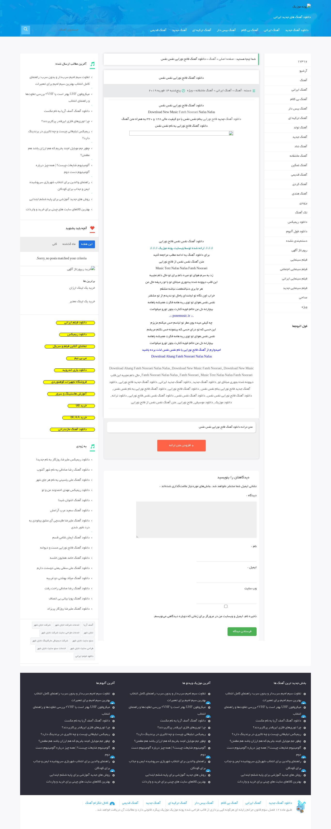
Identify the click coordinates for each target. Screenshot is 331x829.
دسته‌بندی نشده (296, 241)
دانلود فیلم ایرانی (75, 323)
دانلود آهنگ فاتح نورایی (183, 389)
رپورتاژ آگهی (299, 250)
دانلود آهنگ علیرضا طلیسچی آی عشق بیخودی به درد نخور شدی (59, 524)
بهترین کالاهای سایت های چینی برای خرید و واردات (58, 209)
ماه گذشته (69, 244)
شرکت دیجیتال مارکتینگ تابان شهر (50, 641)
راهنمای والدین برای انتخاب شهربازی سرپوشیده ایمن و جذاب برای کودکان (60, 186)
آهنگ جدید (179, 30)
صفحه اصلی (226, 59)
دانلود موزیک (223, 402)
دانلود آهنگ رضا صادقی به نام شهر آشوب (63, 470)
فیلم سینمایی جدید (295, 288)
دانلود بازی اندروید (74, 370)
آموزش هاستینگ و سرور (71, 394)
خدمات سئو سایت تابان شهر (51, 648)
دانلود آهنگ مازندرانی (72, 429)
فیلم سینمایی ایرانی (294, 279)
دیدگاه (251, 495)
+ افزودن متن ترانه (181, 445)
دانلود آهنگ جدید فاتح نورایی (138, 382)
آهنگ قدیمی (158, 30)
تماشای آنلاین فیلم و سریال (70, 346)
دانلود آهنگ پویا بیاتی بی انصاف (69, 599)
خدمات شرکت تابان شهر (67, 625)
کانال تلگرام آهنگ (96, 803)
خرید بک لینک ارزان (82, 288)
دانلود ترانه (119, 396)
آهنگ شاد (300, 146)
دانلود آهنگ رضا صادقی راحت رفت (67, 588)
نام (254, 546)
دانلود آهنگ (233, 119)
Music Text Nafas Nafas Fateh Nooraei (226, 375)
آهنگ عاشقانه (204, 91)
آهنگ (212, 59)
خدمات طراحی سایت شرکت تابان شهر (60, 633)
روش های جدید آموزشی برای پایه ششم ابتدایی (59, 199)
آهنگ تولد (300, 128)
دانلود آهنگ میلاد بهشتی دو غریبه (68, 578)
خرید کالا (81, 406)
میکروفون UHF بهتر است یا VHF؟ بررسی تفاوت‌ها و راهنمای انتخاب (57, 98)
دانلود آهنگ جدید (296, 30)
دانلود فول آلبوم (296, 231)
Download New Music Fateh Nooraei (197, 369)
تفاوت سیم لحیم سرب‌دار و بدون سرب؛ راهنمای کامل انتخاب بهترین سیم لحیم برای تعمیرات (60, 81)
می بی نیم (80, 358)
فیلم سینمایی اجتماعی (293, 269)
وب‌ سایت (250, 588)
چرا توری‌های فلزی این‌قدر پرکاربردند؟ (65, 121)
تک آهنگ (301, 213)
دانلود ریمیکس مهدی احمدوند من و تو (66, 490)
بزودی (303, 203)
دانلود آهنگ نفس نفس (190, 396)
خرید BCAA (79, 417)
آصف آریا (88, 625)
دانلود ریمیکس (297, 222)
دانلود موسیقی (203, 402)
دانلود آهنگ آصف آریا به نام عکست (67, 111)
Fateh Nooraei (188, 112)
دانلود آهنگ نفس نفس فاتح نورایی (151, 396)
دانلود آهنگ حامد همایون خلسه (70, 558)
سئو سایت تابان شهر (82, 641)
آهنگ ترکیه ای (201, 30)
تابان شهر (88, 633)
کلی (54, 244)
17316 (302, 61)
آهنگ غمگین (299, 165)
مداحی (303, 298)
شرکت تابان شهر (42, 625)
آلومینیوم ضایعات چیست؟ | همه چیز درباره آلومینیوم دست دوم (63, 169)
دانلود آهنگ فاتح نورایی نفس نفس (181, 78)
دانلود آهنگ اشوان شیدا (74, 500)
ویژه (190, 91)
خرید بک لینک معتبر (82, 301)
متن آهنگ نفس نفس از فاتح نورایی (153, 402)
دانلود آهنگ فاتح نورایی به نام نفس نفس (140, 389)
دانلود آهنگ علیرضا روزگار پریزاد (68, 609)
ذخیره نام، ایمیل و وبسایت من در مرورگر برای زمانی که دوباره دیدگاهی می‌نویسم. (205, 616)
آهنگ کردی (299, 184)
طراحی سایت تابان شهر (81, 648)
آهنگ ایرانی (272, 30)
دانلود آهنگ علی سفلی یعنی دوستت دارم (63, 568)
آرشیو (303, 71)
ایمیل (252, 567)
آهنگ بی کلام (249, 30)
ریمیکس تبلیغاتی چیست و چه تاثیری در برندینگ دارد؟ (59, 135)
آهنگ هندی (299, 194)
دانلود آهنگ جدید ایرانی (175, 382)
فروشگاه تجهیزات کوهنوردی (69, 382)
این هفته (87, 244)
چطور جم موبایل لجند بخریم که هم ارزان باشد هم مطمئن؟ (59, 152)
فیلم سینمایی (299, 260)
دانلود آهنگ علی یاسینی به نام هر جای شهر (63, 480)
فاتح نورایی (210, 119)
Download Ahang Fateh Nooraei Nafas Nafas (139, 369)
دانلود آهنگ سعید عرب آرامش (70, 510)
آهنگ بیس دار (226, 30)
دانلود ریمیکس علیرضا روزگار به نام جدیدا (63, 460)
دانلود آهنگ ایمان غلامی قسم (71, 538)
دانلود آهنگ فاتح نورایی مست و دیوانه (65, 548)
